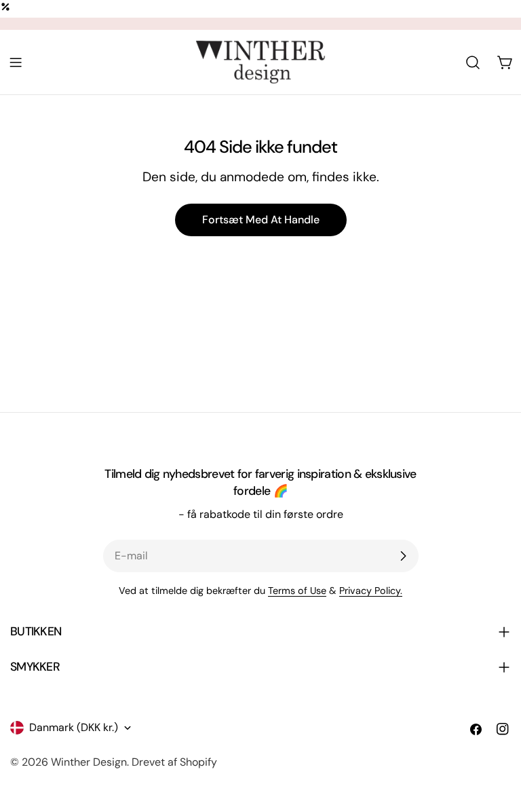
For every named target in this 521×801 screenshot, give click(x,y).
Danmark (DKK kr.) (73, 727)
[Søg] (472, 62)
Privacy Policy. (370, 590)
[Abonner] (403, 556)
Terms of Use (297, 590)
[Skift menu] (15, 62)
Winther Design (89, 762)
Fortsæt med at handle (261, 219)
